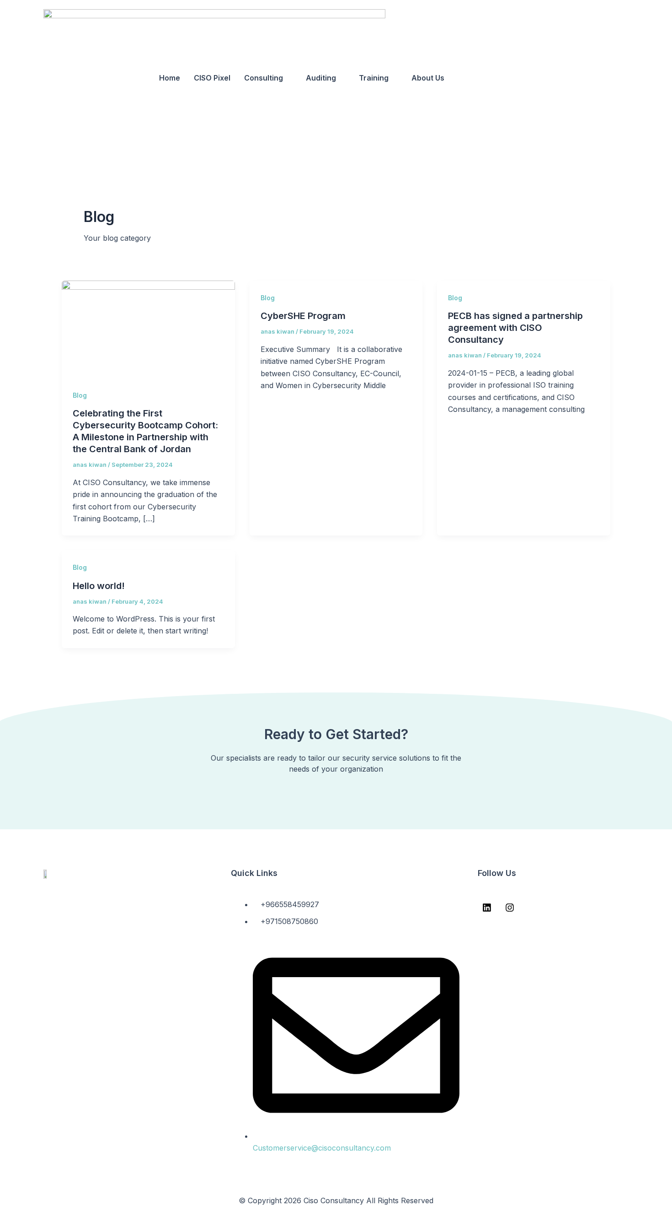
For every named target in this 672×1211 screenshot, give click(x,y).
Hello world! (99, 585)
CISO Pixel (212, 77)
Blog (80, 395)
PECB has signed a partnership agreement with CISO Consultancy (515, 327)
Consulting (263, 77)
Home (169, 77)
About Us (427, 77)
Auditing (321, 77)
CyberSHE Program (303, 315)
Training (374, 77)
